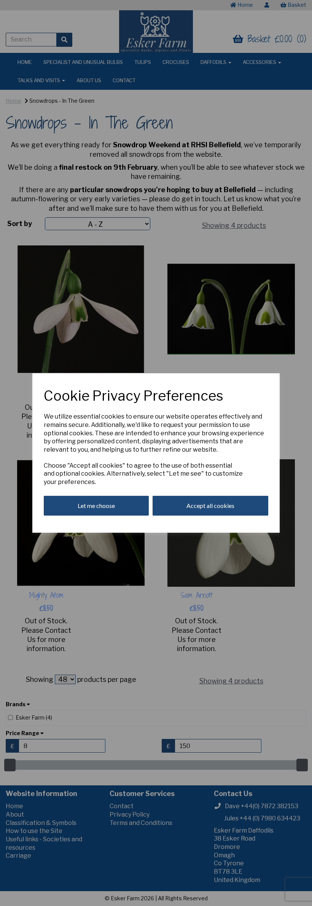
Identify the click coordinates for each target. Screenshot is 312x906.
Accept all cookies (210, 505)
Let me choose (96, 505)
